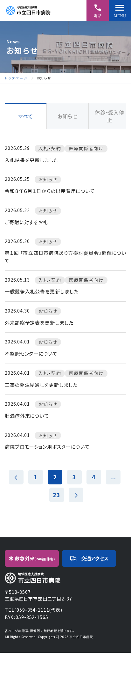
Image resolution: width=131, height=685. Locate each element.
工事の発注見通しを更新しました (41, 384)
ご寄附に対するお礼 (26, 222)
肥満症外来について (27, 415)
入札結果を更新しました (31, 160)
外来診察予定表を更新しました (39, 322)
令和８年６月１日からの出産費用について (50, 191)
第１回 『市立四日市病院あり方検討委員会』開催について (65, 256)
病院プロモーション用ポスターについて (47, 446)
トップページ (16, 78)
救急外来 (35, 558)
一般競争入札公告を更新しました (42, 291)
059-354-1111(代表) (39, 610)
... (113, 477)
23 (56, 494)
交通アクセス (94, 558)
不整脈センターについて (31, 353)
